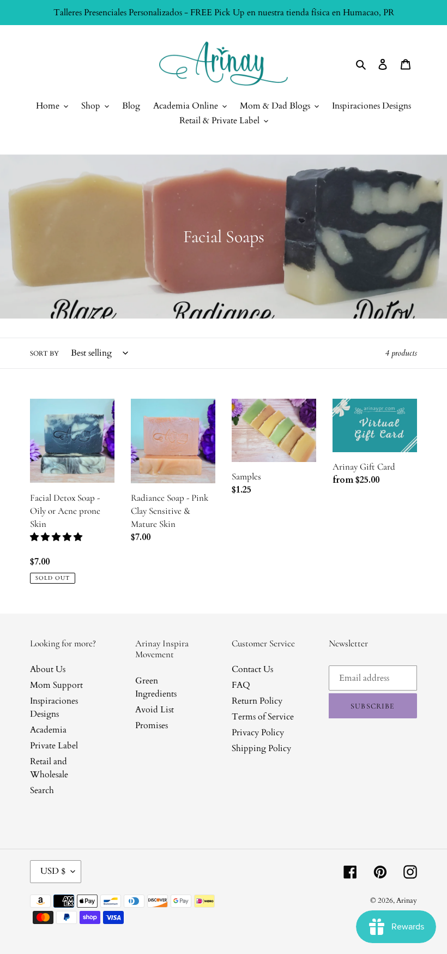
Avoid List (154, 710)
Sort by (44, 353)
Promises (151, 725)
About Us (47, 669)
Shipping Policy (261, 748)
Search (42, 790)
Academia (48, 730)
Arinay (406, 900)
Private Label (54, 746)
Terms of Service (263, 717)
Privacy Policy (258, 733)
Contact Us (252, 669)
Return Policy (257, 701)
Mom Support (56, 685)
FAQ (241, 685)
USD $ (52, 871)
